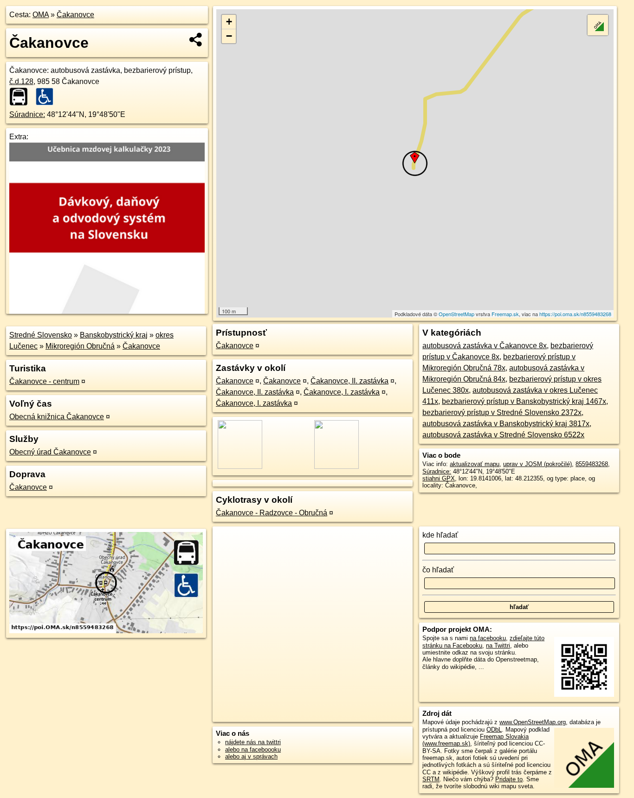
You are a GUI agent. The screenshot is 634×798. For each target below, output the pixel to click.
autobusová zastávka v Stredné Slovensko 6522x (503, 435)
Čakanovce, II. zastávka (349, 381)
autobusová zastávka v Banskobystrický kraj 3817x (505, 424)
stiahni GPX (438, 478)
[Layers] (598, 25)
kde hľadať (440, 535)
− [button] (229, 36)
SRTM (431, 779)
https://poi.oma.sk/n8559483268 (575, 314)
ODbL (494, 729)
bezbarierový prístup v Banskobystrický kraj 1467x (524, 401)
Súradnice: (27, 114)
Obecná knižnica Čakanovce (56, 417)
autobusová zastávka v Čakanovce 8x (484, 346)
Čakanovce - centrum (44, 381)
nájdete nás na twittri (253, 742)
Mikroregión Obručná (80, 346)
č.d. (21, 81)
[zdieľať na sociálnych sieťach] (196, 39)
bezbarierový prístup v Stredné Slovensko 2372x (502, 412)
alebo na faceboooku (253, 749)
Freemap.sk (505, 314)
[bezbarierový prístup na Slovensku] (47, 96)
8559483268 (592, 464)
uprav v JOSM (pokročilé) (537, 464)
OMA (40, 15)
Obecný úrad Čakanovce (50, 452)
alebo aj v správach (251, 756)
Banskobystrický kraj (114, 335)
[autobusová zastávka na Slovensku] (21, 96)
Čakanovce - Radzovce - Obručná (271, 513)
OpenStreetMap (456, 314)
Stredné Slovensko (40, 335)
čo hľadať (438, 570)
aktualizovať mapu (474, 464)
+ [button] (229, 21)
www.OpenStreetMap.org (532, 722)
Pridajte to (509, 779)
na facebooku (488, 638)
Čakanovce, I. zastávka (342, 392)
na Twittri (498, 645)
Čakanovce (75, 15)
